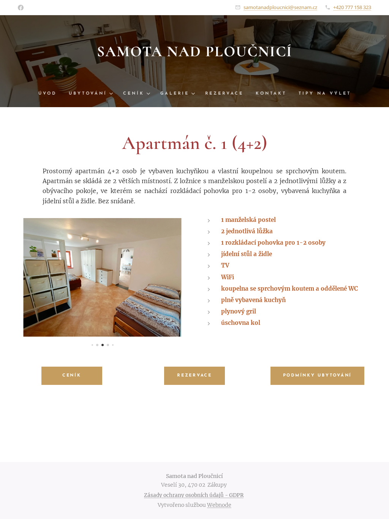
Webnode (219, 505)
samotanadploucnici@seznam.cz (280, 7)
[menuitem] (50, 93)
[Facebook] (20, 7)
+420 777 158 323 (352, 7)
